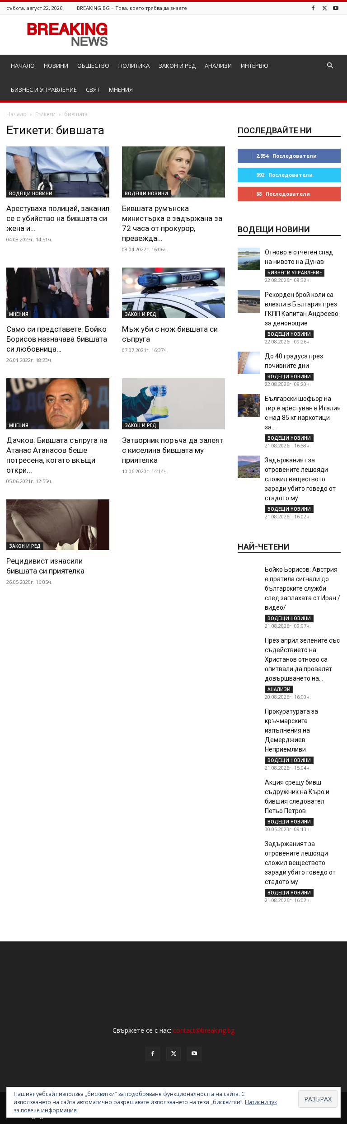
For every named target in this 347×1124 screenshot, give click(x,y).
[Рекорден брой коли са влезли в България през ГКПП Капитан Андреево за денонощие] (249, 301)
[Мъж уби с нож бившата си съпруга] (173, 293)
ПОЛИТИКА (134, 65)
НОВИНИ (56, 65)
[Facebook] (313, 8)
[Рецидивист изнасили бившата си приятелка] (57, 524)
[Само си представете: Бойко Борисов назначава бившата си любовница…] (57, 293)
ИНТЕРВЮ (254, 65)
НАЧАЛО (23, 65)
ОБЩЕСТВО (93, 65)
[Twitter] (324, 8)
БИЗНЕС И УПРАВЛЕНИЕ (44, 89)
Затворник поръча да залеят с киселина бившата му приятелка (172, 450)
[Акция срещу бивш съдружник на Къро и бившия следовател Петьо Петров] (249, 789)
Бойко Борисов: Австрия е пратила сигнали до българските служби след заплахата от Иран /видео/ (302, 588)
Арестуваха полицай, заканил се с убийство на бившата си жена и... (57, 218)
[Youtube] (336, 8)
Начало (16, 114)
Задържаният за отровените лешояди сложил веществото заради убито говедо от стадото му (300, 479)
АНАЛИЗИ (218, 65)
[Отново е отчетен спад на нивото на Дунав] (249, 259)
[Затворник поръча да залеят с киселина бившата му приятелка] (173, 403)
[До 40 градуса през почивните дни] (249, 363)
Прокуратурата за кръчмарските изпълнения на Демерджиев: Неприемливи (291, 730)
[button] (330, 65)
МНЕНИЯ (121, 89)
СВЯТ (93, 89)
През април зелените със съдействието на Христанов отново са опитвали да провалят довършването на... (302, 659)
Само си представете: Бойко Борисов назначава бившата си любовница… (56, 339)
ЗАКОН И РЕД (177, 65)
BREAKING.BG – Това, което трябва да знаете (132, 8)
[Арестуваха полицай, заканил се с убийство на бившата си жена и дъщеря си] (57, 172)
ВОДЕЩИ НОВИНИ (30, 193)
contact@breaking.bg (203, 1030)
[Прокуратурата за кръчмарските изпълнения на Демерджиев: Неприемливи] (249, 718)
